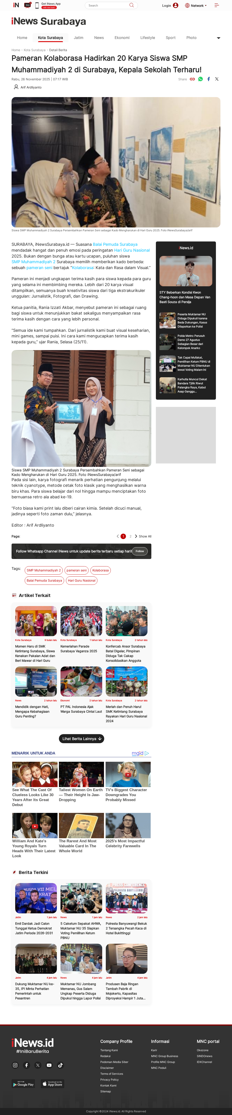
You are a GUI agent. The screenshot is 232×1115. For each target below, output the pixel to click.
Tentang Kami (109, 1050)
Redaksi (105, 1056)
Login (166, 5)
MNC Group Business (164, 1056)
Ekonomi (122, 37)
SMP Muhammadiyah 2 (34, 261)
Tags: (16, 568)
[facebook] (208, 79)
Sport (171, 37)
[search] (131, 5)
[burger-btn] (216, 6)
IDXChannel (204, 1062)
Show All (145, 536)
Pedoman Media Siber (114, 1062)
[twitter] (216, 79)
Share (182, 79)
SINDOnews (204, 1056)
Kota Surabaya (50, 37)
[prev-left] (118, 536)
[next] (136, 536)
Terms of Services (111, 1073)
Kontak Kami (108, 1085)
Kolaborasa (82, 267)
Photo (191, 37)
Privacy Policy (109, 1079)
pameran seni (39, 267)
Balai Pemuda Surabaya (115, 244)
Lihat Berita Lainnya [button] (79, 738)
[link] (192, 79)
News (99, 37)
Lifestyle (147, 37)
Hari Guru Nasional (132, 250)
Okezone (202, 1050)
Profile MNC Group (163, 1062)
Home (22, 37)
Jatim (78, 37)
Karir (154, 1050)
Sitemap (105, 1091)
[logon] (16, 5)
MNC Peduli (158, 1068)
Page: (16, 536)
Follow (140, 551)
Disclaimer (107, 1068)
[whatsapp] (200, 79)
